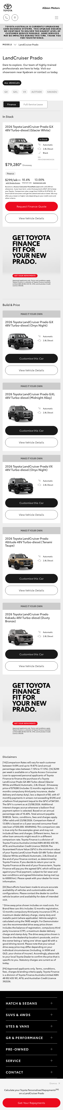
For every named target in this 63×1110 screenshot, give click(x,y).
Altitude (37, 91)
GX (6, 91)
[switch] (25, 104)
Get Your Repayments (31, 1103)
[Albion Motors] (7, 7)
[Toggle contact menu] (51, 1049)
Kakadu (52, 91)
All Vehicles (12, 82)
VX (24, 91)
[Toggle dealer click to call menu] (6, 17)
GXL (15, 91)
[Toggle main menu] (56, 17)
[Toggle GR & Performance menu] (51, 1037)
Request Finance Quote (32, 206)
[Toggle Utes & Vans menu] (51, 1026)
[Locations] (15, 17)
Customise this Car (31, 358)
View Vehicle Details (31, 218)
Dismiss (53, 1083)
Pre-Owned (17, 1049)
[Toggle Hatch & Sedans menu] (51, 1003)
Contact (14, 1072)
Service (13, 1060)
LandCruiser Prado (20, 44)
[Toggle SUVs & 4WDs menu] (51, 1014)
